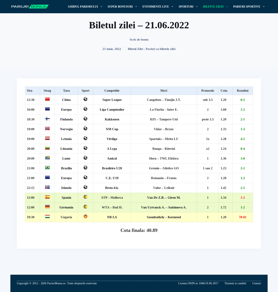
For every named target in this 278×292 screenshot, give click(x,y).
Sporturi (186, 6)
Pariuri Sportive (246, 6)
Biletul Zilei (213, 6)
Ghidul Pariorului (83, 6)
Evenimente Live (155, 6)
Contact (256, 283)
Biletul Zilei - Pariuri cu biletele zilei (151, 49)
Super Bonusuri (120, 6)
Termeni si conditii (235, 283)
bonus (145, 39)
